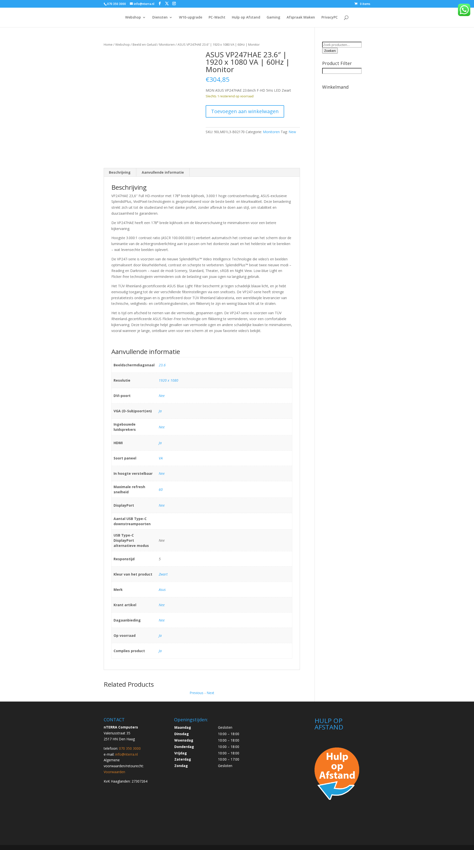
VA (161, 458)
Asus (162, 589)
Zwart (163, 574)
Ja (160, 411)
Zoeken (330, 50)
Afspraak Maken (301, 18)
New (292, 131)
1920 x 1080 (168, 380)
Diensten (160, 18)
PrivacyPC (329, 18)
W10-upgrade (190, 18)
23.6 (162, 365)
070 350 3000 (116, 4)
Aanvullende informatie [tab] (163, 172)
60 (161, 489)
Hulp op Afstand (246, 18)
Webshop (133, 18)
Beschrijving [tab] (120, 172)
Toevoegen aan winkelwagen (245, 111)
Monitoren (167, 44)
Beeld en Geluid (145, 44)
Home (108, 44)
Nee (162, 395)
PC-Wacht (217, 18)
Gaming (273, 18)
